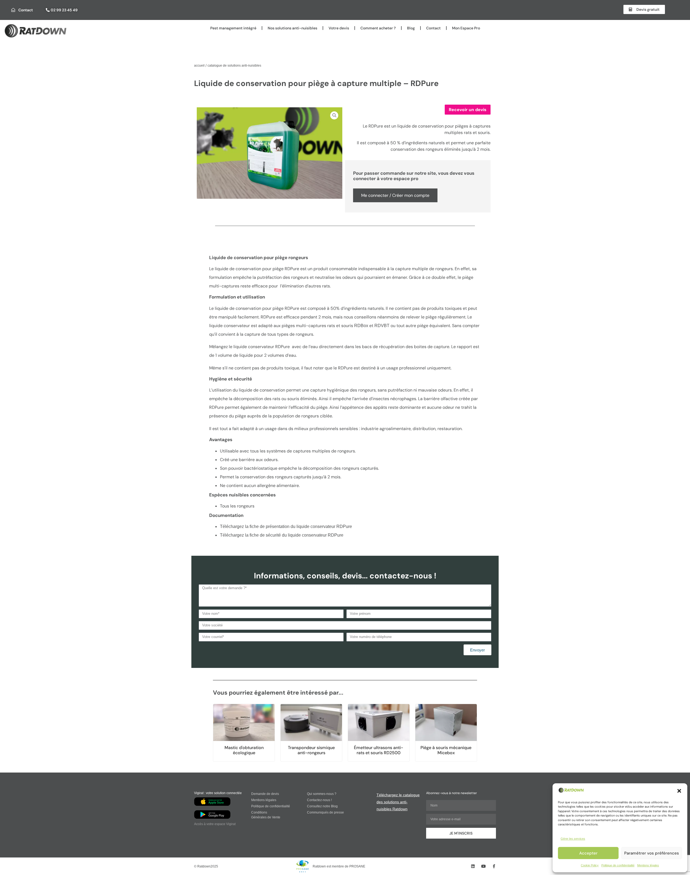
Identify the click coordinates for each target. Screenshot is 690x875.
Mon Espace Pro (466, 28)
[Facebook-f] (494, 866)
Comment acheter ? (378, 28)
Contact (433, 28)
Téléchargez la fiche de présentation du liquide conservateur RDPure (286, 526)
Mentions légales (648, 865)
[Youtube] (483, 866)
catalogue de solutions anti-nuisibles (234, 65)
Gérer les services (573, 838)
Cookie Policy (590, 865)
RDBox (361, 325)
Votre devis (339, 28)
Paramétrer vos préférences (651, 853)
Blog (411, 28)
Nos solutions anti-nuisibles (292, 28)
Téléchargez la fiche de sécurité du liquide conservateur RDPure (281, 535)
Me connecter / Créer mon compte (395, 195)
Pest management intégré (233, 28)
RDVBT (382, 325)
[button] (679, 791)
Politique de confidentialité (617, 865)
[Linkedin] (473, 866)
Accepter (588, 853)
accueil (199, 65)
